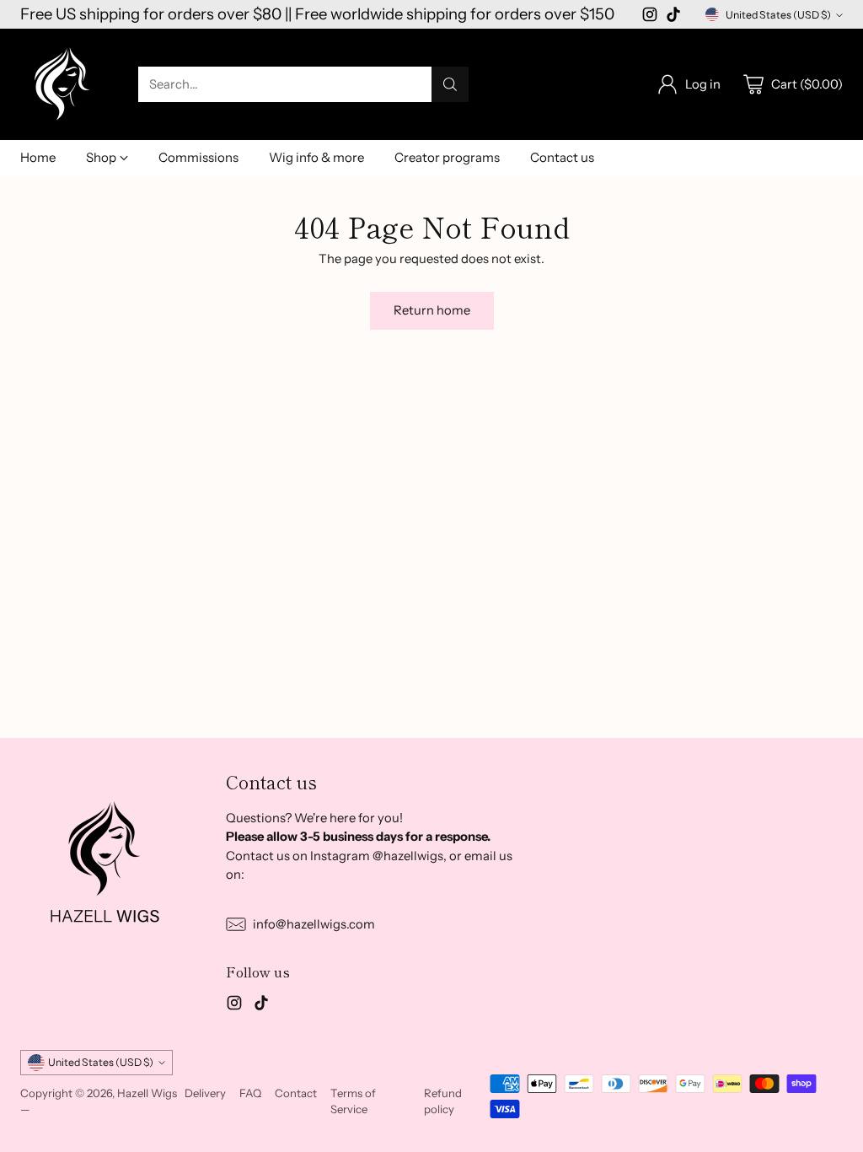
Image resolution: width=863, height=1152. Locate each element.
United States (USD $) (778, 14)
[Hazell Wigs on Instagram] (649, 17)
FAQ (250, 1093)
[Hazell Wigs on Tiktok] (673, 17)
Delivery (205, 1093)
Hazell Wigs (147, 1093)
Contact (296, 1093)
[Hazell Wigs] (62, 84)
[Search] (450, 84)
